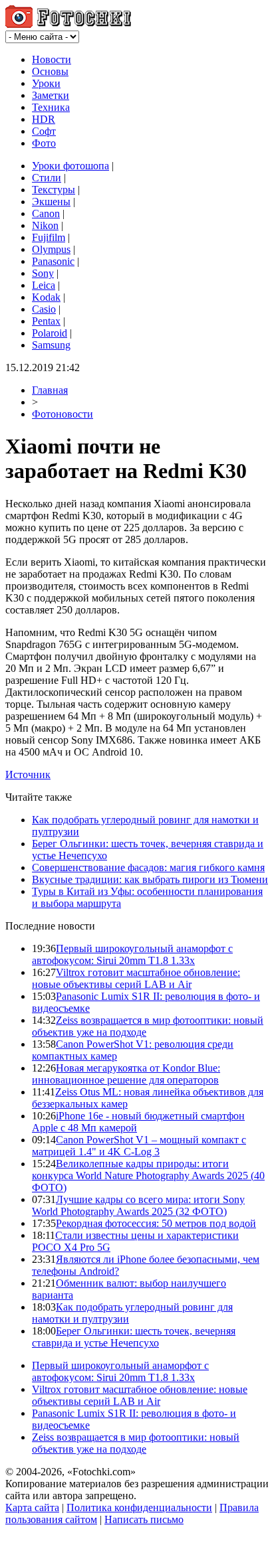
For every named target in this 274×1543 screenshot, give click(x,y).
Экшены (51, 201)
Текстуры (53, 189)
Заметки (50, 95)
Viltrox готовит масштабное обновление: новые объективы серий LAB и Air (136, 978)
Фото (44, 143)
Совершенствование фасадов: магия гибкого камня (148, 867)
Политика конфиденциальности (139, 1507)
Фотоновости (62, 414)
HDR (43, 119)
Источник (28, 774)
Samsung (51, 345)
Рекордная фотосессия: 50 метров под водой (156, 1223)
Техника (51, 107)
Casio (44, 309)
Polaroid (49, 333)
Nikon (45, 225)
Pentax (46, 321)
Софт (44, 131)
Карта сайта (32, 1507)
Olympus (51, 249)
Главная (50, 390)
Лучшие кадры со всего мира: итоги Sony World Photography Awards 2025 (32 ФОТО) (138, 1205)
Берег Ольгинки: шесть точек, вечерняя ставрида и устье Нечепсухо (133, 1336)
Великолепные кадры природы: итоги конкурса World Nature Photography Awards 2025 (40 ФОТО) (148, 1175)
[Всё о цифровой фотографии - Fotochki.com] (68, 24)
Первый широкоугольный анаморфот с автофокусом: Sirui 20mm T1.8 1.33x (132, 954)
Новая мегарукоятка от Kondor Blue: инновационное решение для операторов (126, 1074)
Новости (51, 59)
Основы (50, 71)
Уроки (46, 83)
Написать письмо (144, 1519)
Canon (46, 213)
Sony (43, 273)
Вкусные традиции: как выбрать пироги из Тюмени (150, 879)
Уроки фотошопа (70, 165)
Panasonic (53, 261)
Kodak (46, 297)
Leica (43, 285)
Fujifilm (48, 237)
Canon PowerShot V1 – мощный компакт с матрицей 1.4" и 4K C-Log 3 (139, 1145)
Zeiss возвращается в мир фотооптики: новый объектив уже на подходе (135, 1443)
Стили (46, 177)
